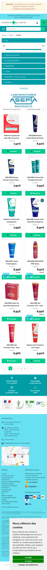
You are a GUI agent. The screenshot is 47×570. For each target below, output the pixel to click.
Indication (15, 77)
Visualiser (36, 193)
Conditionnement (12, 61)
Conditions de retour (31, 479)
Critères (8, 82)
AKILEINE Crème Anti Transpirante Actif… (35, 179)
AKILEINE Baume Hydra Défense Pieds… (35, 137)
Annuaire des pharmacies (10, 507)
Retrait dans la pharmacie (33, 473)
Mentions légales (7, 495)
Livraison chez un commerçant (35, 477)
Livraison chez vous (31, 475)
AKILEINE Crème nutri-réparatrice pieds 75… (35, 220)
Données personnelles (9, 497)
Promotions (5, 487)
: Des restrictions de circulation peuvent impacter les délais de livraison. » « (24, 6)
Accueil (4, 35)
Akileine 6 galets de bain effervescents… (12, 137)
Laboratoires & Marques (9, 485)
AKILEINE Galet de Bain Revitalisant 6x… (12, 304)
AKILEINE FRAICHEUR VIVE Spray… (35, 262)
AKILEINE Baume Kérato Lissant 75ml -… (11, 179)
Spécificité (9, 66)
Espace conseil (6, 489)
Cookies (4, 499)
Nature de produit (12, 55)
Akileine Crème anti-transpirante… (12, 220)
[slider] (4, 49)
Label (7, 71)
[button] (12, 109)
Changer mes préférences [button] (28, 565)
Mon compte (6, 503)
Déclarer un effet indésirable (11, 481)
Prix (6, 40)
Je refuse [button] (28, 561)
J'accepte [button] (28, 557)
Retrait (11, 382)
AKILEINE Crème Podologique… (11, 262)
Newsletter (5, 491)
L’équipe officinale (7, 477)
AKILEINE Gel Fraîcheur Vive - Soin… (35, 304)
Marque (11, 35)
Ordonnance (6, 479)
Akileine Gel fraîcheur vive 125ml (35, 346)
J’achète (13, 151)
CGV (3, 493)
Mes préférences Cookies (10, 501)
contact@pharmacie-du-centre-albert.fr (17, 443)
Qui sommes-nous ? (8, 475)
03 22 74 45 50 (9, 439)
